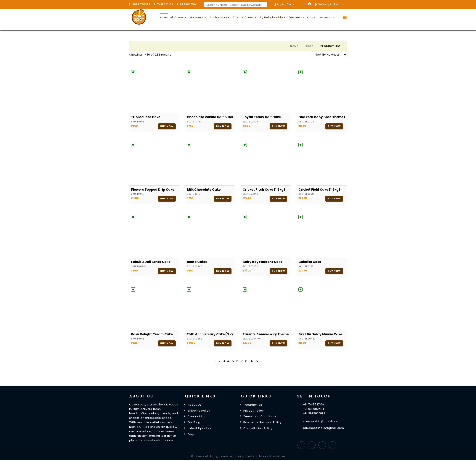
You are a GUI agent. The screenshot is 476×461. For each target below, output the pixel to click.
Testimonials (253, 405)
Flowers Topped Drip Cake (152, 189)
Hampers (197, 17)
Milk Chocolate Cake (204, 189)
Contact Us (326, 17)
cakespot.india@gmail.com (323, 428)
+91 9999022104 (313, 409)
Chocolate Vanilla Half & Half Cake (210, 117)
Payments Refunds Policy (262, 422)
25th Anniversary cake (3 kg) (210, 334)
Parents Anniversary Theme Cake (266, 334)
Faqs (191, 434)
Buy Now (166, 126)
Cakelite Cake (309, 262)
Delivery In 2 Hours (330, 4)
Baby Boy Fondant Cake (262, 262)
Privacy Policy (253, 410)
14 (251, 361)
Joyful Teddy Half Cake (262, 117)
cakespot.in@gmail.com (321, 421)
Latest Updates (199, 428)
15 (256, 361)
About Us (194, 405)
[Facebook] (301, 445)
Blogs (311, 17)
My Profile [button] (284, 4)
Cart (305, 4)
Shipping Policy (199, 410)
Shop (309, 46)
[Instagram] (322, 445)
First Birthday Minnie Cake (320, 334)
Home (164, 17)
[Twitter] (312, 445)
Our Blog (194, 422)
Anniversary (218, 17)
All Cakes (177, 17)
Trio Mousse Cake (145, 117)
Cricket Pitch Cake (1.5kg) (264, 189)
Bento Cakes (197, 262)
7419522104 (164, 4)
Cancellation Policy (257, 428)
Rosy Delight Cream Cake (152, 334)
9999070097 (140, 4)
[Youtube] (332, 445)
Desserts (295, 17)
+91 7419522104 (313, 404)
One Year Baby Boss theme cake (321, 117)
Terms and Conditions (260, 416)
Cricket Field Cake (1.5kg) (319, 189)
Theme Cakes (243, 17)
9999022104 (188, 4)
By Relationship (271, 17)
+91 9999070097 (314, 413)
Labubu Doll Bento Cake (150, 262)
